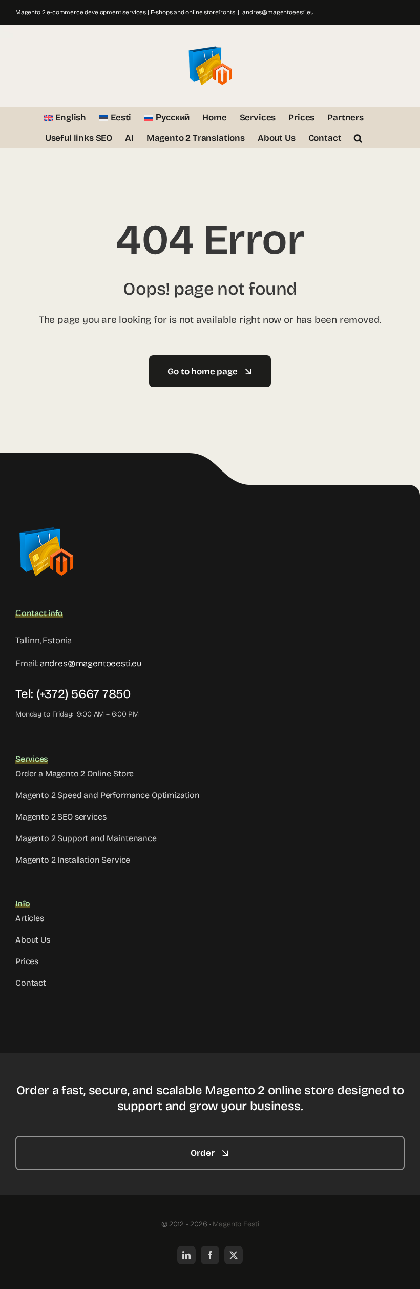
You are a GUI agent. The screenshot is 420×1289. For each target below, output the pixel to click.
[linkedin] (186, 1255)
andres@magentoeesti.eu (277, 12)
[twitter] (233, 1255)
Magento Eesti (236, 1224)
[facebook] (210, 1255)
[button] (358, 137)
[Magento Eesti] (46, 525)
